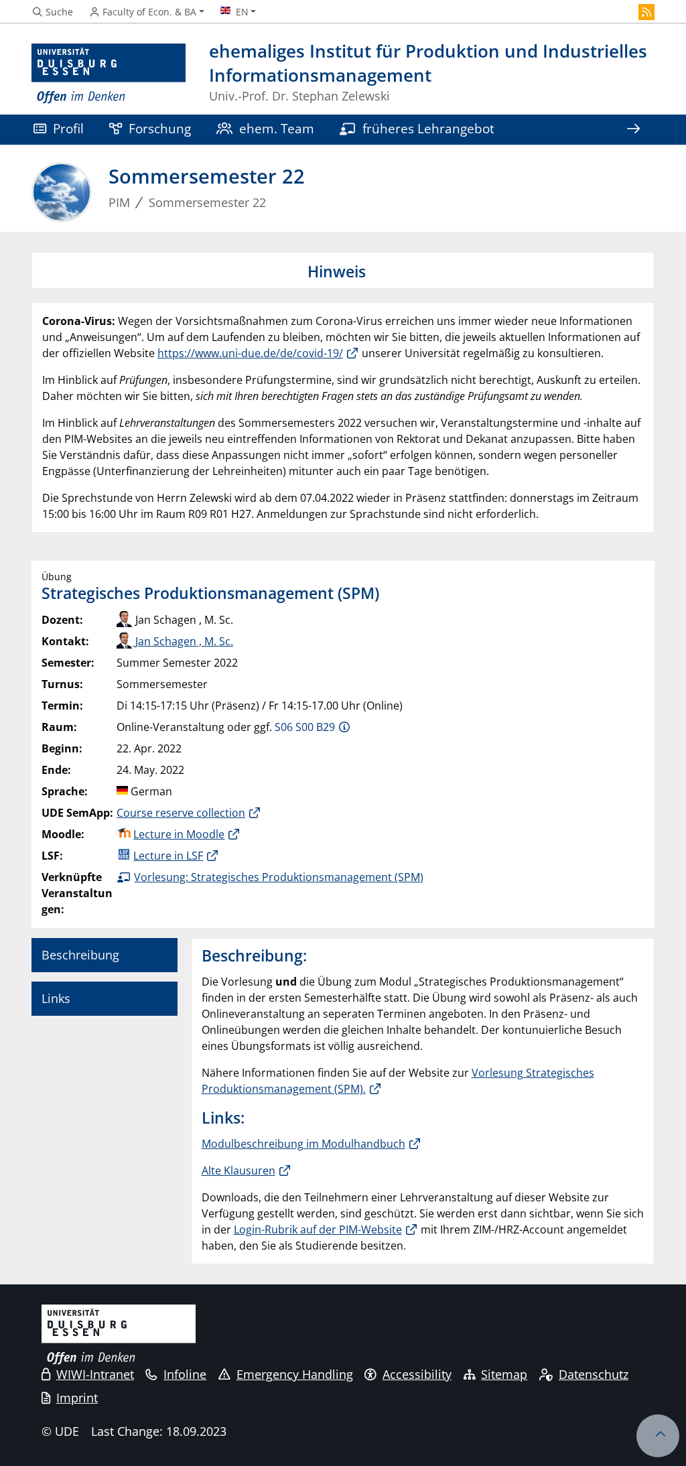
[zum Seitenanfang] (657, 1435)
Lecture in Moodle (178, 834)
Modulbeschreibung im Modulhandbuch (303, 1143)
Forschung (160, 128)
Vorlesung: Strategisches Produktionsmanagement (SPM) (278, 877)
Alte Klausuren (238, 1170)
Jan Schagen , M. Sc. (183, 641)
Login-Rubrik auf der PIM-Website (318, 1229)
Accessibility (417, 1374)
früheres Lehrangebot (428, 128)
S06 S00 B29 (305, 727)
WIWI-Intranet (95, 1374)
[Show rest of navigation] (633, 130)
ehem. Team (276, 128)
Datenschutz (593, 1374)
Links (56, 998)
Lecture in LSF (168, 855)
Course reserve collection (181, 812)
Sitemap (504, 1374)
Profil (68, 128)
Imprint (77, 1398)
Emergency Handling (294, 1374)
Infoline (184, 1374)
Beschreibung (80, 955)
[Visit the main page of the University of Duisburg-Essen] (108, 74)
